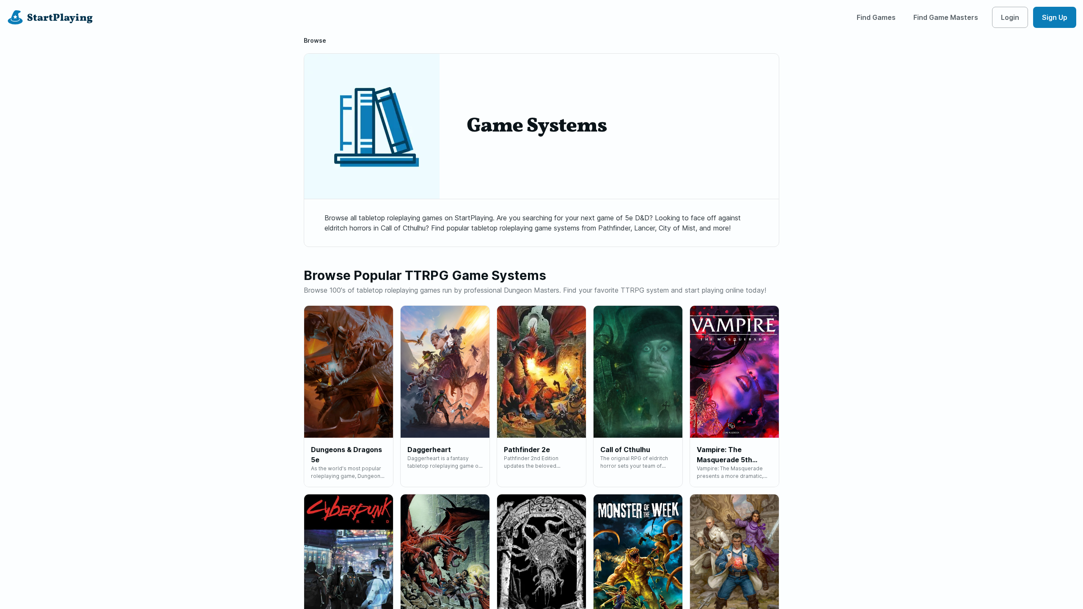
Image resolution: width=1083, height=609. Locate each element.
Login (1010, 17)
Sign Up (1054, 17)
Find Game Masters (945, 17)
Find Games (876, 17)
